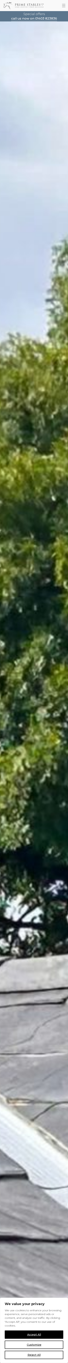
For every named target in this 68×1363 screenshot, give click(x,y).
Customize (34, 1344)
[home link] (23, 5)
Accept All (34, 1334)
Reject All (34, 1355)
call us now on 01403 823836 (34, 18)
